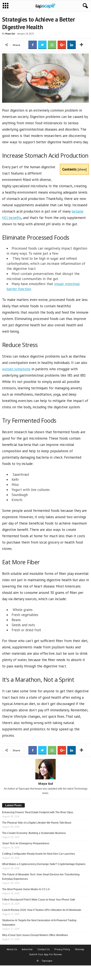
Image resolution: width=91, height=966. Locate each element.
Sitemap (79, 949)
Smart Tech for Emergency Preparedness (25, 843)
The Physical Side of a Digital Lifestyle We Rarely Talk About (36, 822)
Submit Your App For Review (45, 954)
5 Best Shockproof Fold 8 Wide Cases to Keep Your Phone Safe (38, 899)
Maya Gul (10, 33)
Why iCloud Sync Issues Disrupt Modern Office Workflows (35, 935)
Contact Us (43, 949)
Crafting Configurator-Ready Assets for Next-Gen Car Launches (38, 853)
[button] (84, 6)
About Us (12, 949)
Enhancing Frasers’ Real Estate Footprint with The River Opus (37, 812)
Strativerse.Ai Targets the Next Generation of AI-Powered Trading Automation (39, 922)
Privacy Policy (62, 949)
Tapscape (46, 960)
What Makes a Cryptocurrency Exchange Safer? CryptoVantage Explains (43, 864)
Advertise (27, 949)
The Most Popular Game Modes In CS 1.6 (26, 889)
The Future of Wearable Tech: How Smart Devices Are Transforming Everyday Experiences (41, 876)
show (82, 169)
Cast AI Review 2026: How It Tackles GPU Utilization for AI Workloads (41, 910)
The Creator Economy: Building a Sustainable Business (34, 833)
